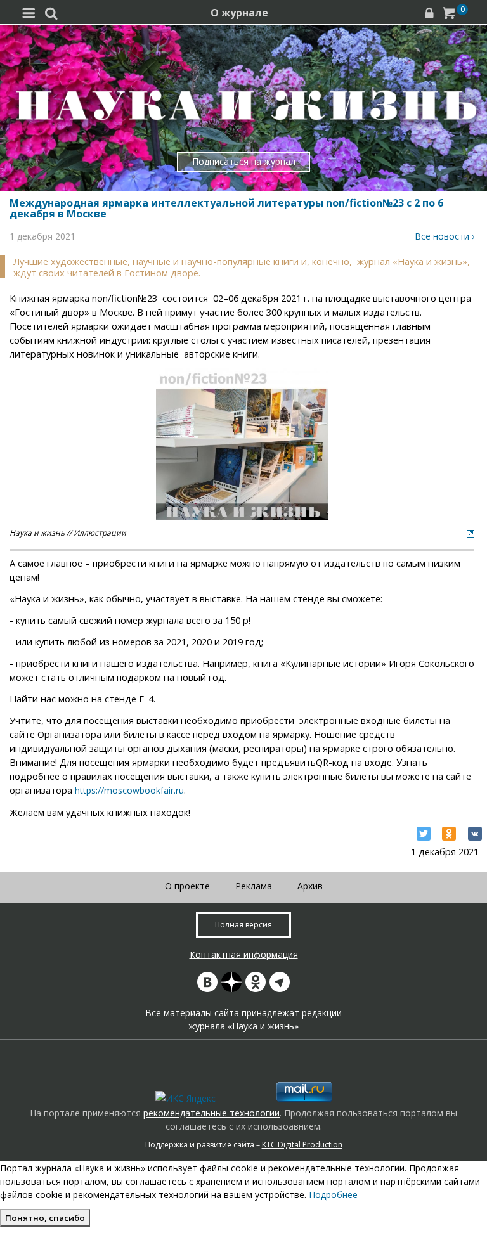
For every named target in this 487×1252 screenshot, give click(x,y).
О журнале (239, 13)
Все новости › (444, 236)
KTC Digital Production (302, 1144)
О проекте (187, 886)
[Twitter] (424, 834)
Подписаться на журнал (243, 161)
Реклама (253, 886)
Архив (310, 886)
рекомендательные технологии (211, 1113)
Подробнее (333, 1195)
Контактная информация (244, 954)
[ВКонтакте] (475, 834)
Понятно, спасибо (45, 1217)
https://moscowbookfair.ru (129, 790)
